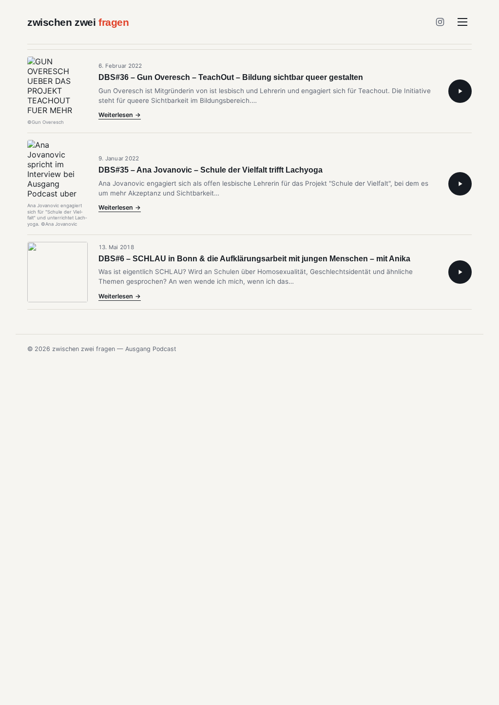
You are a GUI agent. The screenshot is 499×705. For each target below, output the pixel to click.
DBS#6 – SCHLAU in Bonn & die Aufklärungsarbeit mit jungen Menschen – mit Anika (254, 259)
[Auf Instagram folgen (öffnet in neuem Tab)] (440, 22)
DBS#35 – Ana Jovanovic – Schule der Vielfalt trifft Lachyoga (210, 170)
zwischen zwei (78, 22)
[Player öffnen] (460, 91)
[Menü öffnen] (462, 22)
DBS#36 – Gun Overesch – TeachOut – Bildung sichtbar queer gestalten (230, 77)
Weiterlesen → (119, 115)
